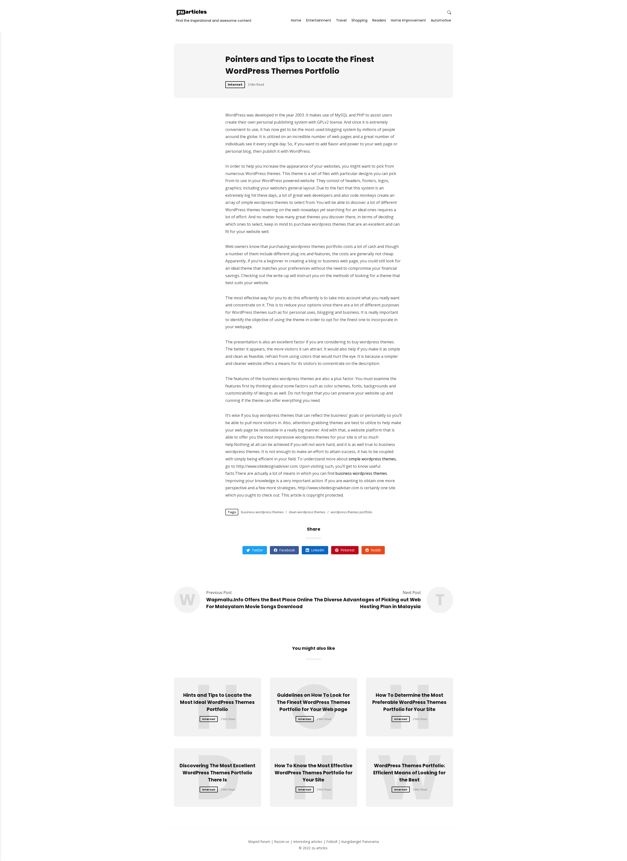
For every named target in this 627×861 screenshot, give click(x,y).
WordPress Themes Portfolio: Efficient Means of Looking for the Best (409, 772)
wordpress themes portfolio (351, 512)
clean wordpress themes (307, 512)
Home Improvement (408, 20)
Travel (341, 20)
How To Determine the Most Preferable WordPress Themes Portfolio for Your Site (409, 702)
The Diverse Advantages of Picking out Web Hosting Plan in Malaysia (367, 603)
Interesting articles (307, 841)
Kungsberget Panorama (360, 841)
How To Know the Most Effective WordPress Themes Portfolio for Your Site (313, 772)
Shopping (359, 20)
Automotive (441, 20)
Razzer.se (281, 841)
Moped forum (259, 841)
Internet (235, 84)
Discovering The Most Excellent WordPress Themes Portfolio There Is (217, 772)
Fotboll (331, 841)
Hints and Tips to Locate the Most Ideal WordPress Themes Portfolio (217, 702)
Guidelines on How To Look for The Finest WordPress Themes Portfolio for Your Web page (313, 702)
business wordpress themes (361, 473)
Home (296, 20)
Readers (379, 20)
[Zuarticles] (192, 13)
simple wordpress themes (372, 459)
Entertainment (318, 20)
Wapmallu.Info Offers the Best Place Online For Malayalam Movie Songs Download (259, 603)
